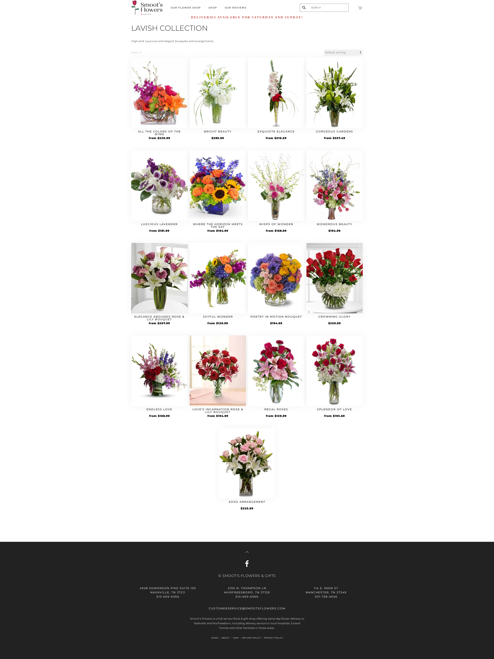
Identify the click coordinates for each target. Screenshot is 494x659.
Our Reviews (235, 7)
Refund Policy (251, 638)
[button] (247, 552)
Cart (236, 638)
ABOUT (226, 638)
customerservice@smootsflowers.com (247, 608)
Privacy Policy (273, 638)
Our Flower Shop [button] (186, 7)
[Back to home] (147, 7)
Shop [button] (213, 7)
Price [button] (134, 52)
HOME (214, 638)
